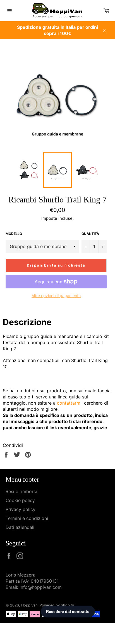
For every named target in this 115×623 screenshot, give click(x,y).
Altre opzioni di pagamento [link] (56, 295)
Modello (14, 234)
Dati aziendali (20, 527)
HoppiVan (29, 605)
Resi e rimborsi (21, 491)
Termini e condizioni (27, 518)
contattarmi (69, 403)
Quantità (90, 234)
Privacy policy (20, 509)
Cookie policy (20, 500)
